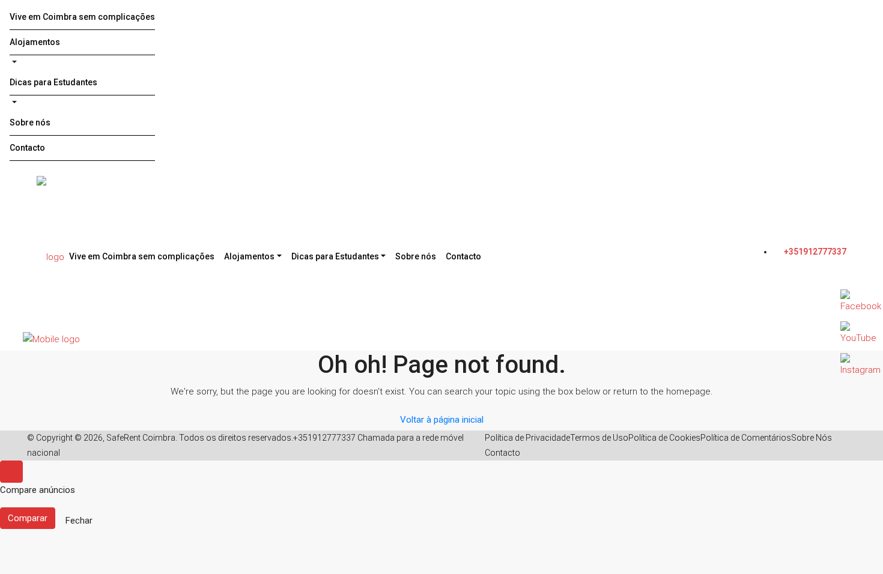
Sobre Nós (811, 438)
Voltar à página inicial (442, 419)
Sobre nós (30, 122)
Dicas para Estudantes (53, 82)
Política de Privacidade (527, 438)
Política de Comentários (745, 438)
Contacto (27, 148)
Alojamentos (35, 42)
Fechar (79, 520)
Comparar (27, 518)
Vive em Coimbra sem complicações (82, 17)
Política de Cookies (664, 438)
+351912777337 (814, 251)
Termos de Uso (599, 438)
